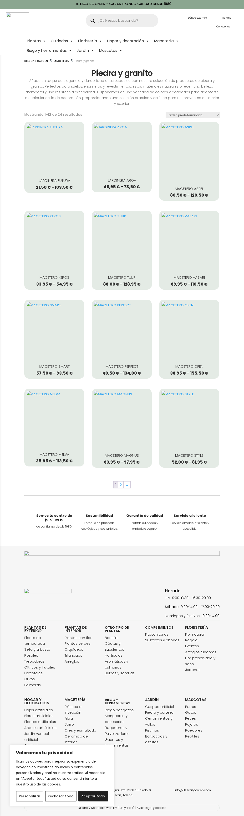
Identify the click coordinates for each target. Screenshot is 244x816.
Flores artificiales (38, 715)
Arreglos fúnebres (200, 651)
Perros (190, 706)
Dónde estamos (197, 18)
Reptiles (192, 736)
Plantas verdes (78, 643)
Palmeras (32, 684)
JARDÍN (152, 699)
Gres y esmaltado (80, 730)
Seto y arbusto (37, 649)
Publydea (124, 808)
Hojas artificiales (38, 709)
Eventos (192, 646)
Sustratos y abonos (162, 640)
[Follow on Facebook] (28, 615)
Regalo (191, 640)
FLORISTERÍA (196, 627)
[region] (62, 775)
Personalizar (29, 796)
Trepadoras (34, 661)
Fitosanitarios (156, 634)
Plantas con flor (78, 637)
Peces (190, 718)
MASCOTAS (196, 699)
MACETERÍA (75, 699)
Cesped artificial (159, 706)
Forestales (33, 672)
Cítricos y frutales (39, 667)
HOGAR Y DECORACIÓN (36, 701)
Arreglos (72, 661)
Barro (69, 724)
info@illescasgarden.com (192, 790)
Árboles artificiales (40, 727)
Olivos (29, 678)
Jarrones (192, 669)
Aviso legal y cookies (151, 808)
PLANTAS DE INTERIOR (76, 629)
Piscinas (152, 730)
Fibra (69, 718)
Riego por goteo (119, 709)
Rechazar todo (61, 796)
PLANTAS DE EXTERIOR (35, 629)
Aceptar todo (93, 796)
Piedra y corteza (159, 712)
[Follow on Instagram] (37, 615)
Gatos (190, 712)
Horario (226, 18)
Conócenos (223, 26)
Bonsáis (111, 637)
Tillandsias (73, 655)
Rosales (31, 655)
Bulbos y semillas (120, 672)
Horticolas (113, 655)
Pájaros (191, 724)
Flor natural (194, 634)
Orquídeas (74, 649)
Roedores (193, 730)
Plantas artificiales (40, 721)
